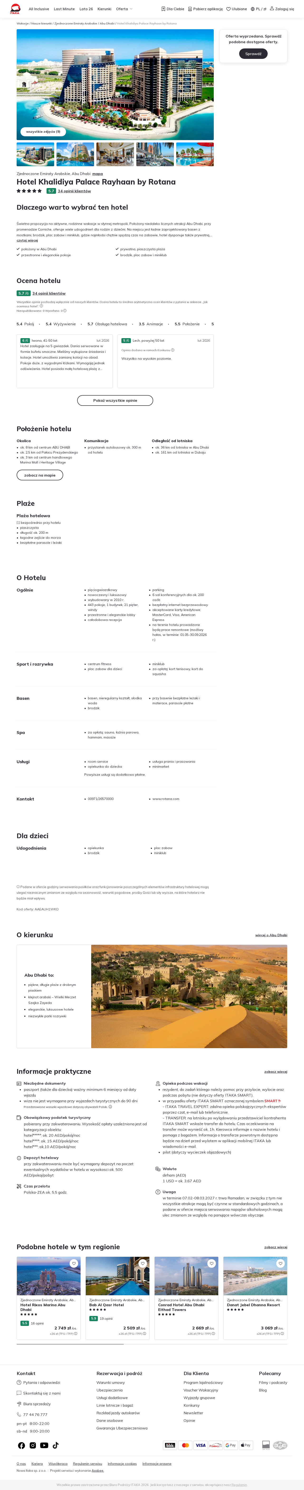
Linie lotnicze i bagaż (114, 1405)
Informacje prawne (156, 1464)
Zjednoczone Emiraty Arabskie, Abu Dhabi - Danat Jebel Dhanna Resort (251, 1261)
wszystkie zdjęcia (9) (43, 131)
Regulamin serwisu (87, 1464)
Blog (263, 1390)
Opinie (189, 1420)
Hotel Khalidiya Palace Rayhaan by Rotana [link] (147, 23)
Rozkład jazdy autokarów (118, 1412)
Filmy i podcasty (273, 1382)
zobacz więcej (275, 1071)
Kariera (37, 1464)
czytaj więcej (27, 240)
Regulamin (239, 1485)
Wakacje (23, 23)
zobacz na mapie (40, 475)
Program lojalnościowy (203, 1382)
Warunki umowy (110, 1382)
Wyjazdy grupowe (199, 1397)
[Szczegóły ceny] (75, 1333)
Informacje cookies (122, 1464)
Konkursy (192, 1405)
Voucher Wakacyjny (201, 1390)
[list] (41, 305)
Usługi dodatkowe (112, 1397)
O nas (21, 1464)
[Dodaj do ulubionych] (74, 1263)
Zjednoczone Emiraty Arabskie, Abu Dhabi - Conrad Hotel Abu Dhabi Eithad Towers (185, 1264)
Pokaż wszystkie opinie (115, 400)
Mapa (97, 173)
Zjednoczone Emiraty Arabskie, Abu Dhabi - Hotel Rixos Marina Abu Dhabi (46, 1261)
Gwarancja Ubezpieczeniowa (121, 1428)
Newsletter (193, 1412)
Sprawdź (253, 53)
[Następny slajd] (213, 323)
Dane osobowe (109, 1420)
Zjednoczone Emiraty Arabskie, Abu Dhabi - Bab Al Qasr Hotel (113, 1261)
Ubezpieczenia (109, 1390)
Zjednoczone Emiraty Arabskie (75, 23)
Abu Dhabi (107, 23)
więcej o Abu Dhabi (271, 935)
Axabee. (98, 1470)
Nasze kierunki (41, 23)
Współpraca (57, 1464)
